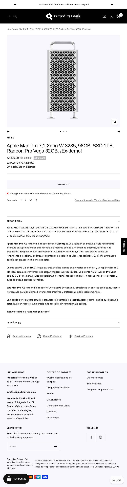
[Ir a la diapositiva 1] (60, 131)
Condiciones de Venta (58, 405)
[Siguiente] (119, 131)
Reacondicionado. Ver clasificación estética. (97, 200)
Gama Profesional (52, 336)
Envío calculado (14, 167)
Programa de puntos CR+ (100, 389)
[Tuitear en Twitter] (30, 200)
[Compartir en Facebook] (21, 200)
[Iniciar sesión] (111, 16)
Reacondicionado (22, 336)
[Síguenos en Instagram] (100, 437)
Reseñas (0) (14, 323)
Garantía (51, 411)
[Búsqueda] (15, 16)
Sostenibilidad (94, 383)
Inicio (9, 29)
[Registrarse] (55, 446)
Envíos (50, 393)
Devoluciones (54, 399)
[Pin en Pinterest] (25, 200)
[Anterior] (8, 131)
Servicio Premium (83, 336)
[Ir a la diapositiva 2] (63, 131)
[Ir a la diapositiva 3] (66, 131)
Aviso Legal (53, 417)
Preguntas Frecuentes (58, 387)
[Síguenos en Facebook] (91, 437)
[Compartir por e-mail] (36, 200)
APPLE (10, 138)
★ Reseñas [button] (124, 246)
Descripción (14, 221)
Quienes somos (95, 377)
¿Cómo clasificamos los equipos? (59, 379)
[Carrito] (118, 16)
